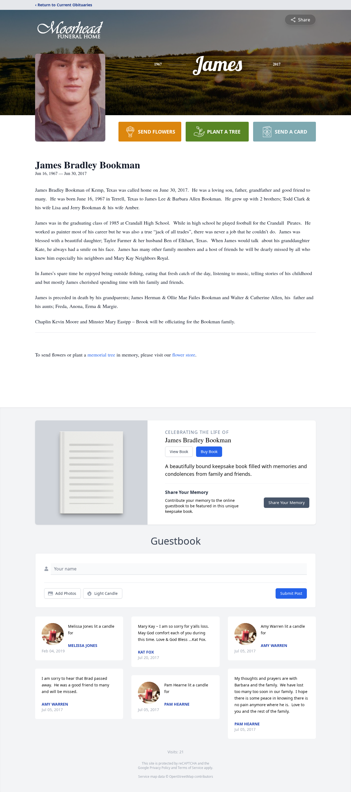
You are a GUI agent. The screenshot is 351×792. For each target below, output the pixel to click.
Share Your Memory (286, 502)
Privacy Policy (160, 767)
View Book (179, 451)
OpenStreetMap (181, 776)
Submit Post (291, 593)
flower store (183, 354)
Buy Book (209, 451)
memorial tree (101, 354)
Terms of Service (190, 767)
